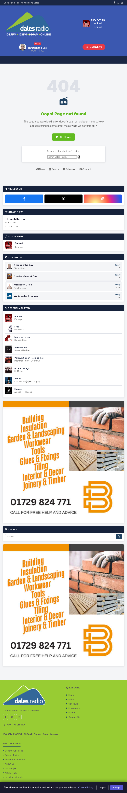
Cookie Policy (85, 787)
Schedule (70, 169)
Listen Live (95, 47)
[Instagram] (103, 199)
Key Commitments (14, 777)
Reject (103, 787)
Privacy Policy (12, 755)
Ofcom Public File (14, 750)
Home (71, 695)
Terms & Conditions (15, 759)
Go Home (65, 137)
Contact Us (74, 717)
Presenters (74, 708)
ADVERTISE (11, 772)
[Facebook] (24, 199)
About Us (9, 763)
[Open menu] (120, 60)
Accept (116, 787)
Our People (11, 768)
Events (55, 169)
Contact (86, 169)
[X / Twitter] (63, 199)
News (42, 169)
